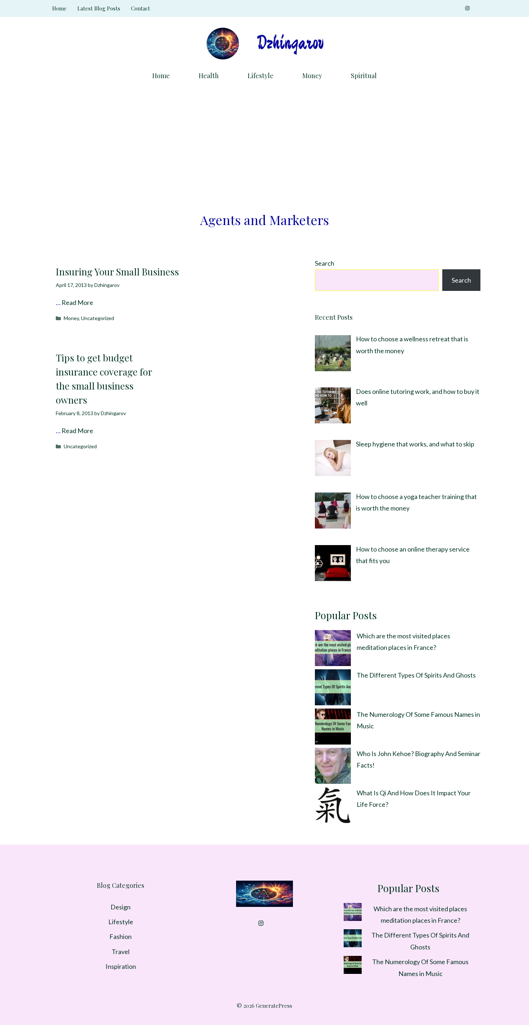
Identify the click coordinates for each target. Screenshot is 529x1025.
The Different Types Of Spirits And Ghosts (416, 675)
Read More (77, 302)
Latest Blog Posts (98, 8)
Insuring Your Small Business (117, 271)
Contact (140, 8)
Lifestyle (260, 75)
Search (324, 263)
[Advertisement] (264, 142)
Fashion (120, 936)
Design (120, 907)
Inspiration (120, 966)
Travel (121, 952)
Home (59, 8)
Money (312, 75)
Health (209, 75)
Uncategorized (97, 318)
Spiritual (364, 75)
